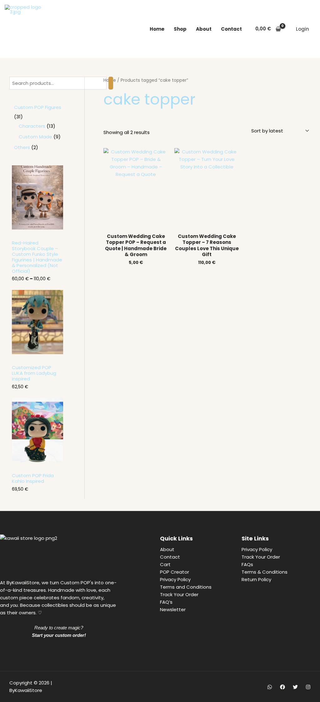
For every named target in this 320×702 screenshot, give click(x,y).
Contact (231, 29)
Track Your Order (179, 594)
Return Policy (256, 579)
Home (157, 29)
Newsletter (173, 609)
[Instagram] (308, 686)
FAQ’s (166, 602)
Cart (165, 564)
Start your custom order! (59, 635)
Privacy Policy (175, 579)
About (204, 29)
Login (302, 29)
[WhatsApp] (269, 686)
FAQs (247, 564)
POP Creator (174, 572)
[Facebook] (282, 686)
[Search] (110, 83)
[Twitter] (295, 686)
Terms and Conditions (186, 587)
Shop (180, 29)
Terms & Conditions (265, 572)
